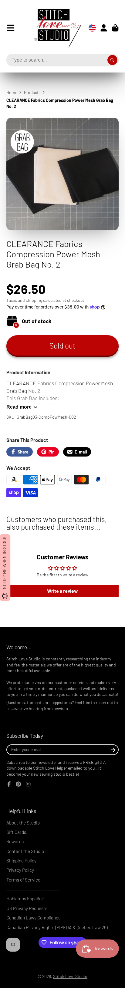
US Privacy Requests (26, 908)
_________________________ (32, 889)
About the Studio (23, 822)
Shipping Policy (21, 860)
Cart (115, 28)
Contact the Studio (25, 851)
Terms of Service (23, 879)
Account (103, 28)
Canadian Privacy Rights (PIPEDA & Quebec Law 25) (57, 927)
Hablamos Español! (25, 898)
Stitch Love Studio (70, 976)
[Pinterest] (18, 784)
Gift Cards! (17, 832)
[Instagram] (28, 784)
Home (11, 92)
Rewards (15, 841)
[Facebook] (9, 784)
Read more (19, 407)
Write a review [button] (62, 591)
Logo (53, 27)
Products (32, 92)
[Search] (112, 60)
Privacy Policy (20, 870)
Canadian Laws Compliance (33, 917)
